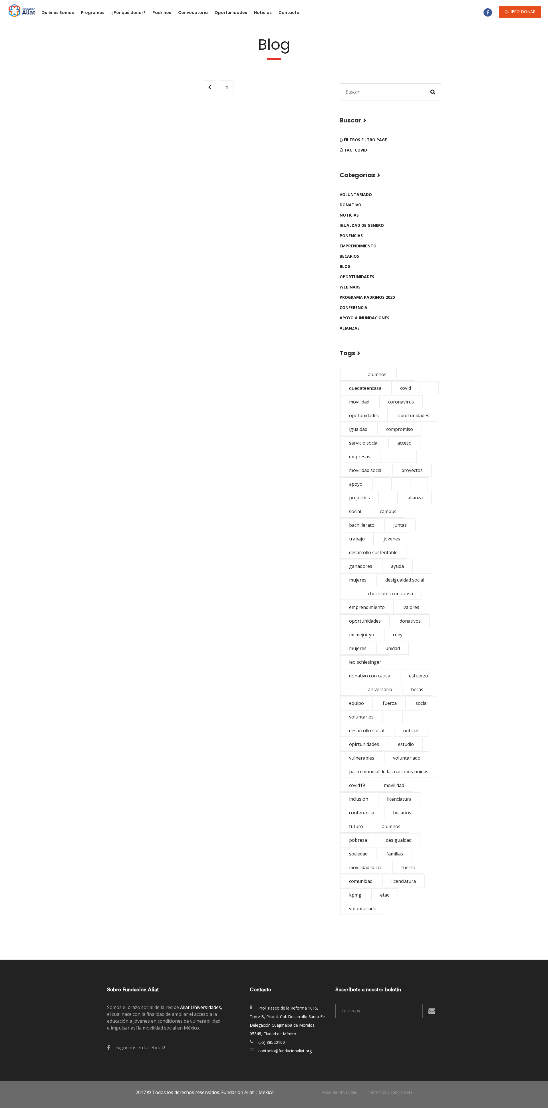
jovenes (392, 539)
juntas (400, 525)
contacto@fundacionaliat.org (285, 1050)
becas (417, 689)
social (355, 511)
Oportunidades (231, 12)
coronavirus (401, 402)
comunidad (360, 881)
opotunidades (364, 415)
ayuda (397, 566)
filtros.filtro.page (365, 139)
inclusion (358, 799)
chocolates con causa (390, 593)
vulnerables (361, 758)
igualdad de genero (362, 225)
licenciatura (399, 799)
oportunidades (357, 276)
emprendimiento (358, 246)
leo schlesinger (365, 662)
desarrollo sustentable (373, 552)
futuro (356, 826)
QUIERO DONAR (520, 11)
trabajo (357, 539)
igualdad (358, 429)
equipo (356, 703)
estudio (406, 744)
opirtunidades (364, 744)
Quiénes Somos (57, 12)
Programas (92, 12)
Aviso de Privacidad (339, 1092)
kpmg (355, 895)
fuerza (390, 703)
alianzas (350, 328)
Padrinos (161, 12)
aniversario (380, 689)
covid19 (357, 785)
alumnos (377, 374)
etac (384, 895)
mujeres (357, 580)
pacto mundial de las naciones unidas (388, 771)
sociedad (358, 854)
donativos (410, 621)
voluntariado (356, 194)
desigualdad (399, 840)
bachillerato (361, 525)
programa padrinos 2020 (367, 297)
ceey (397, 634)
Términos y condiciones (390, 1092)
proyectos (412, 470)
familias (394, 854)
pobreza (358, 840)
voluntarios (361, 717)
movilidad (359, 402)
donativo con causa (369, 676)
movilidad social (365, 470)
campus (388, 511)
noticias (349, 215)
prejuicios (359, 498)
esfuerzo (418, 676)
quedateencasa (365, 388)
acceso (404, 443)
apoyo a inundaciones (364, 317)
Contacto (289, 12)
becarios (349, 256)
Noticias (263, 12)
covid (405, 388)
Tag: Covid (355, 150)
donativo (350, 204)
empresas (359, 456)
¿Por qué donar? (128, 12)
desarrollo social (366, 730)
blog (345, 266)
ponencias (351, 235)
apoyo (355, 484)
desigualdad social (404, 580)
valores (411, 607)
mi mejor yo (361, 634)
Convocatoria (193, 12)
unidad (392, 648)
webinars (350, 287)
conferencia (353, 307)
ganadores (360, 566)
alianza (415, 498)
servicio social (363, 443)
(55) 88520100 (271, 1042)
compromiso (399, 429)
